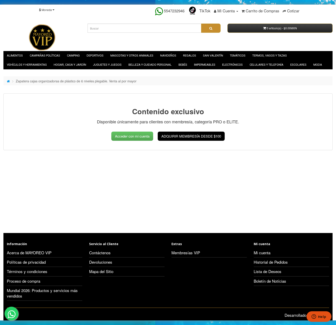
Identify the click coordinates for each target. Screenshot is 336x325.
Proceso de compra (23, 281)
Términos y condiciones (27, 271)
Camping (73, 55)
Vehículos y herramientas (27, 64)
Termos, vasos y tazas (269, 55)
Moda (317, 64)
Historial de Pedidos (271, 262)
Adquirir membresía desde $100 (191, 136)
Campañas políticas (45, 55)
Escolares (298, 64)
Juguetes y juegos (107, 64)
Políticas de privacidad (26, 262)
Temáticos (237, 55)
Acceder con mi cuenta (132, 136)
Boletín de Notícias (270, 281)
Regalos (189, 55)
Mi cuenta (262, 252)
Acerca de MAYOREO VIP (29, 252)
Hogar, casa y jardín (70, 64)
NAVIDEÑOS (168, 55)
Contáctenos (100, 252)
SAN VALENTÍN (213, 55)
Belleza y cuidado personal (150, 64)
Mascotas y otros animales (131, 55)
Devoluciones (100, 262)
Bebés (183, 64)
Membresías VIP (185, 252)
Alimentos (15, 55)
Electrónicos (232, 64)
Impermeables (204, 64)
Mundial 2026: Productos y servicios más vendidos (42, 293)
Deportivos (95, 55)
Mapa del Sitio (101, 271)
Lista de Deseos (267, 271)
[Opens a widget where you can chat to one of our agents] (318, 317)
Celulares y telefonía (266, 64)
